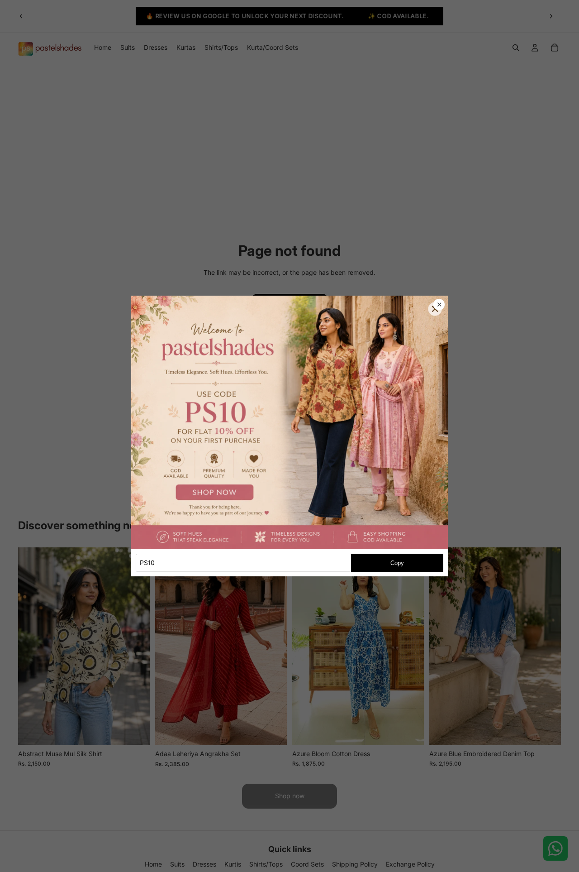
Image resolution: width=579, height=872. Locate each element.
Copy (397, 563)
